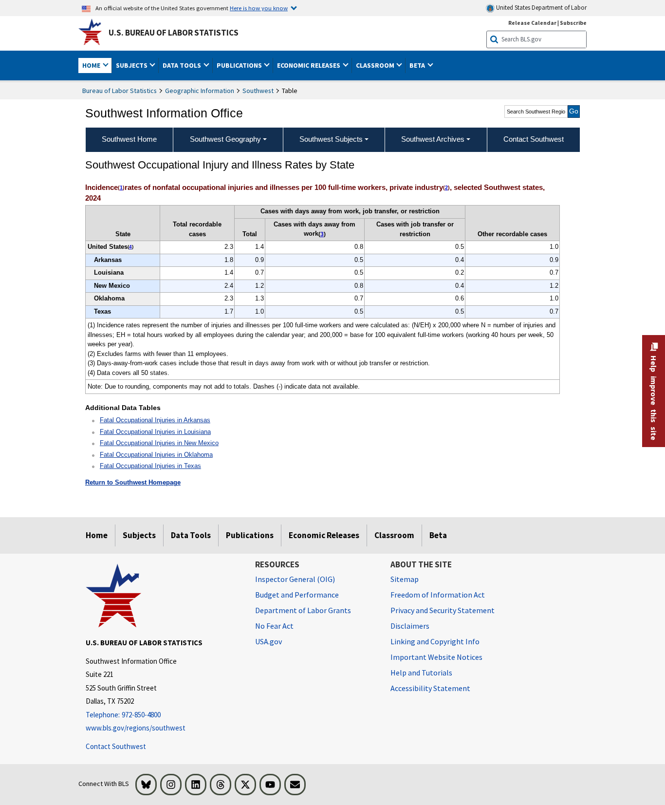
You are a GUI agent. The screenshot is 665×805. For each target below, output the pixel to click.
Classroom (394, 535)
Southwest (258, 90)
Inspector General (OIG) (295, 579)
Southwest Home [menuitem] (129, 139)
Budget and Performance (297, 594)
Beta (438, 535)
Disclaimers (409, 626)
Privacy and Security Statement (442, 610)
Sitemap (404, 579)
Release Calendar (532, 22)
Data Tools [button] (183, 65)
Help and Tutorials (421, 672)
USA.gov (268, 641)
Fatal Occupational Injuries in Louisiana (155, 431)
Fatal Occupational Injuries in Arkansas (155, 420)
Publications (250, 535)
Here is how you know (259, 8)
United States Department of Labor (541, 7)
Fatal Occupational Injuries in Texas (150, 465)
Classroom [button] (376, 65)
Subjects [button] (132, 65)
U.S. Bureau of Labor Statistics (174, 32)
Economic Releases (324, 535)
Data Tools (191, 535)
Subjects (139, 535)
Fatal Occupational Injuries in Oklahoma (156, 454)
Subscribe (573, 22)
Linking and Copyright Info (435, 641)
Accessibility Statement (430, 688)
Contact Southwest (116, 746)
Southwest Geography (225, 139)
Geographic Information (199, 90)
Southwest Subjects (331, 139)
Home (97, 535)
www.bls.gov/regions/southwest (135, 727)
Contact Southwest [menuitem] (533, 139)
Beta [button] (417, 65)
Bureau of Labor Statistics (119, 90)
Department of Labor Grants (303, 610)
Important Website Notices (436, 657)
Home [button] (92, 65)
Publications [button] (240, 65)
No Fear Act (274, 626)
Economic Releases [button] (309, 65)
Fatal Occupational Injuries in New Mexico (159, 443)
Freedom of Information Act (437, 594)
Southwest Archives (432, 139)
